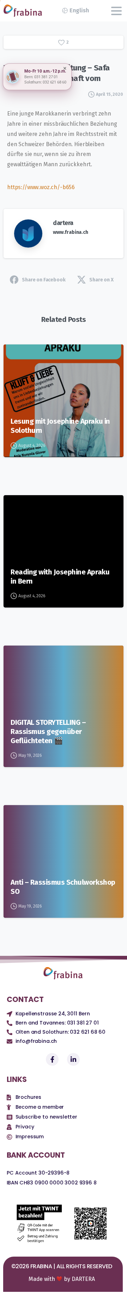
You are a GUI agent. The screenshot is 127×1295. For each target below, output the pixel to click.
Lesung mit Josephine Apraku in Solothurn (60, 426)
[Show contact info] (12, 76)
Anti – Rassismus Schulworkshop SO (63, 887)
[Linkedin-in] (73, 1059)
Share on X (101, 280)
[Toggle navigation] (116, 11)
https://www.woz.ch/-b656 (41, 187)
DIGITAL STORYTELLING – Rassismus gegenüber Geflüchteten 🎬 (48, 731)
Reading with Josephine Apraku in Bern (60, 576)
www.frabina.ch (70, 232)
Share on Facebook (43, 280)
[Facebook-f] (52, 1059)
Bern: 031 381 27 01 (41, 77)
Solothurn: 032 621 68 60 (45, 82)
